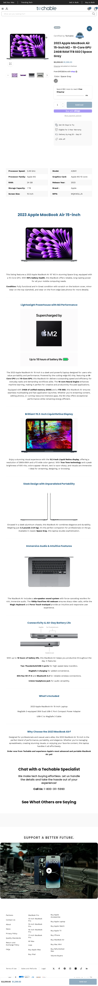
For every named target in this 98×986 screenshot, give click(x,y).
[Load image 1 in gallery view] (14, 75)
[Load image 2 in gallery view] (23, 75)
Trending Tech (27, 2)
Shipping (57, 66)
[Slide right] (47, 75)
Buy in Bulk (90, 2)
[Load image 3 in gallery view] (31, 75)
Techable (64, 36)
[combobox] (48, 13)
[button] (2, 8)
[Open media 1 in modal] (27, 46)
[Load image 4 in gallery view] (40, 75)
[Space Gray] (56, 81)
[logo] (46, 8)
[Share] (89, 28)
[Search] (93, 13)
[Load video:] (49, 871)
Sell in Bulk (74, 2)
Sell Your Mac (8, 2)
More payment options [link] (73, 115)
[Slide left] (8, 75)
